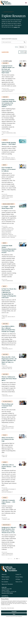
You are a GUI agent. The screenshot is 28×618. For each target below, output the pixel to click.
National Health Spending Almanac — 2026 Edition (9, 143)
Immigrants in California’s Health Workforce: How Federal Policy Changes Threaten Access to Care (9, 530)
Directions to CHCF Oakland (7, 593)
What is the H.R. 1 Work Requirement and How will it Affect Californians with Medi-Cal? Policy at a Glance (9, 360)
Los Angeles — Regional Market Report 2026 (8, 207)
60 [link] (14, 558)
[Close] (26, 2)
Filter (22, 52)
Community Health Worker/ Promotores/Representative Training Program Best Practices (9, 249)
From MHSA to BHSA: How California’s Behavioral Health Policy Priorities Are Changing (8, 329)
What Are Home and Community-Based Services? (7, 405)
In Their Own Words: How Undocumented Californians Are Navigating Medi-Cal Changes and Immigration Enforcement (9, 293)
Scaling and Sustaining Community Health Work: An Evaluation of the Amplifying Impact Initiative (9, 103)
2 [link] (9, 558)
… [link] (12, 558)
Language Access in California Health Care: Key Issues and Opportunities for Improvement (8, 69)
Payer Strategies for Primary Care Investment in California (8, 169)
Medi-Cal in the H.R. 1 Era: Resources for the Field (8, 439)
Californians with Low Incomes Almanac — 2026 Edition (9, 466)
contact (15, 27)
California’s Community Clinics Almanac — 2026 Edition (8, 502)
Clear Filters (5, 52)
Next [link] (24, 61)
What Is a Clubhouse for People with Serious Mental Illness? (9, 378)
